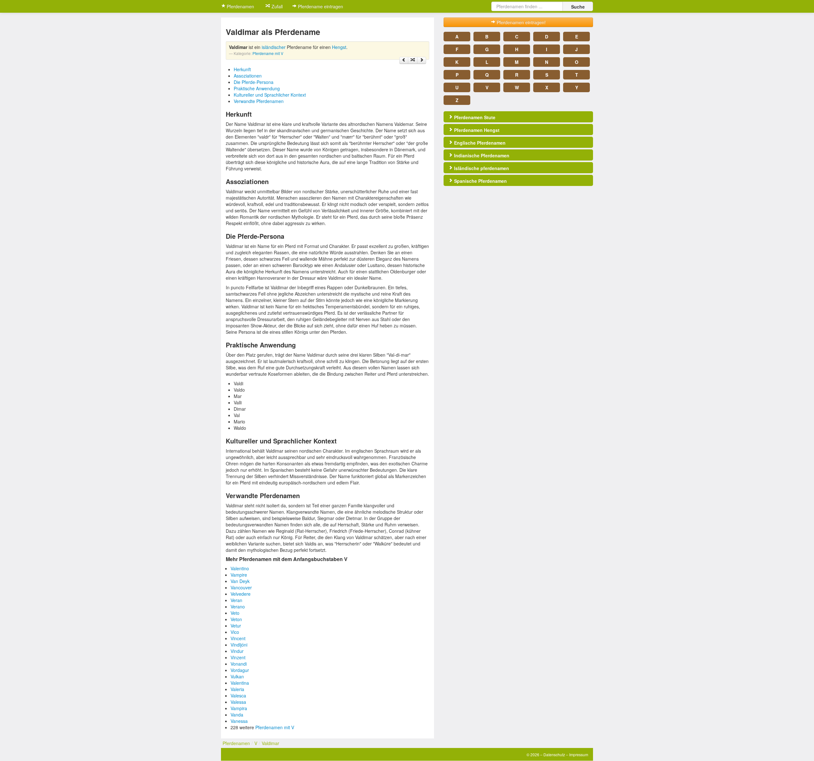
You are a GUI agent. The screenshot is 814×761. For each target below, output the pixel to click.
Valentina (240, 683)
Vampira (239, 708)
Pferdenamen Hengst (476, 130)
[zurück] (403, 60)
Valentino (240, 568)
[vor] (421, 60)
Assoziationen (248, 75)
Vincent (238, 638)
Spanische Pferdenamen (480, 181)
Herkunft (242, 69)
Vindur (237, 651)
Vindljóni (239, 644)
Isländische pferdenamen (481, 168)
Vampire (239, 575)
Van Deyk (240, 581)
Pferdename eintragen (320, 6)
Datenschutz (554, 754)
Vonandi (239, 664)
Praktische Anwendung (257, 88)
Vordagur (240, 670)
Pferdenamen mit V (274, 727)
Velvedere (241, 594)
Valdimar (270, 743)
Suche (578, 6)
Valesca (238, 695)
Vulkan (237, 676)
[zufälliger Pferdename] (412, 60)
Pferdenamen (239, 6)
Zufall (276, 6)
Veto (235, 613)
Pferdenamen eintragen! (520, 22)
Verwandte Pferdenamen (259, 101)
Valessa (238, 702)
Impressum (578, 754)
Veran (236, 600)
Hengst (339, 47)
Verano (238, 606)
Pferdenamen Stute (474, 117)
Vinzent (238, 657)
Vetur (236, 625)
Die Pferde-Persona (253, 82)
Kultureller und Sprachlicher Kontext (270, 95)
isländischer (274, 47)
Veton (236, 619)
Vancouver (241, 587)
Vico (235, 632)
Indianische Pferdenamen (481, 155)
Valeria (237, 689)
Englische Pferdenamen (479, 143)
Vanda (237, 714)
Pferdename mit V (267, 53)
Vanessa (239, 721)
